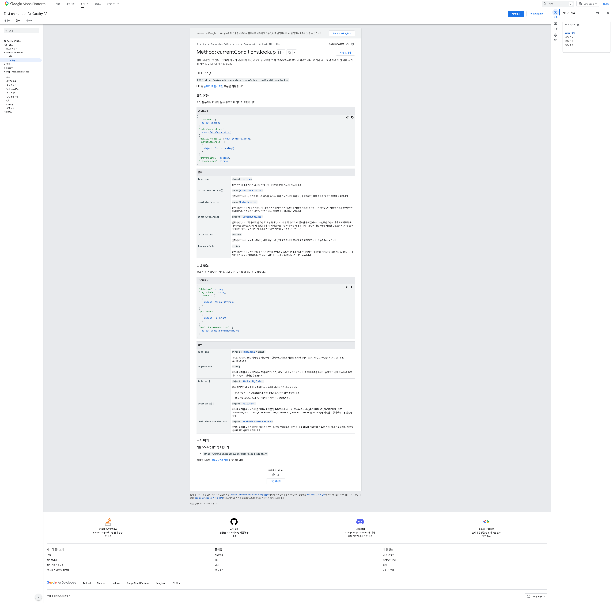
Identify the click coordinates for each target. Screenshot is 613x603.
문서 (82, 3)
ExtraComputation (220, 132)
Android (219, 555)
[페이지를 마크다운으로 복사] (289, 52)
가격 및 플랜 (388, 555)
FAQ (49, 555)
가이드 (7, 20)
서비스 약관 (388, 570)
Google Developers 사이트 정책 (208, 498)
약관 (49, 596)
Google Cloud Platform (138, 583)
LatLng (216, 122)
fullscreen (603, 13)
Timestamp (248, 351)
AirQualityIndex (224, 301)
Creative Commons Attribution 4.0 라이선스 (249, 495)
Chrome (101, 583)
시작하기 (516, 13)
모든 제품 (176, 583)
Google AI (160, 583)
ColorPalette (241, 138)
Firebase (116, 583)
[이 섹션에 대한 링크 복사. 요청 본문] (212, 96)
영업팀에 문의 (536, 13)
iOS (216, 560)
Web (217, 565)
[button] (21, 45)
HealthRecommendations (225, 330)
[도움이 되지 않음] (352, 44)
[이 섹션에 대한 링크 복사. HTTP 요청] (214, 73)
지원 (385, 565)
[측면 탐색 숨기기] (38, 597)
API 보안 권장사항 (55, 565)
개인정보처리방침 (62, 596)
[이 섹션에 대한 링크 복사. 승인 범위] (212, 441)
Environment (13, 14)
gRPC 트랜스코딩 (213, 86)
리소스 (29, 20)
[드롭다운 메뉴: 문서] (88, 4)
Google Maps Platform (221, 44)
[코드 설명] (347, 117)
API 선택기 (52, 560)
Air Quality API (38, 14)
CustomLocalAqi (224, 148)
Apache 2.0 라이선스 (316, 495)
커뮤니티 (111, 3)
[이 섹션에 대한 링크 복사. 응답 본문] (212, 266)
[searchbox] (21, 30)
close (608, 13)
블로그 (98, 3)
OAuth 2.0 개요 (220, 460)
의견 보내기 (345, 52)
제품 (58, 3)
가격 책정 (70, 3)
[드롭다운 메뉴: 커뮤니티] (119, 4)
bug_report (598, 13)
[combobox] (558, 4)
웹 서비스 (219, 570)
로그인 (606, 4)
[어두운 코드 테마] (352, 117)
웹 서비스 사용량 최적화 (58, 570)
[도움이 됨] (347, 44)
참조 (18, 20)
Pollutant (220, 317)
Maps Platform (34, 4)
